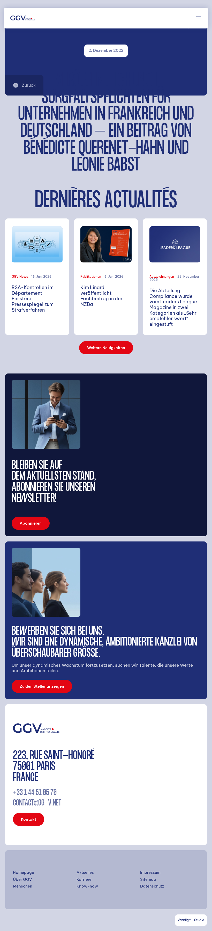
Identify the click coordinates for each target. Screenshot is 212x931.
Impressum (150, 872)
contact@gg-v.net (37, 803)
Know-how (87, 886)
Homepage (23, 872)
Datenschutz (152, 886)
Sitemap (148, 879)
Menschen (22, 886)
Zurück (29, 85)
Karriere (84, 879)
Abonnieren (31, 523)
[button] (198, 18)
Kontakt (28, 819)
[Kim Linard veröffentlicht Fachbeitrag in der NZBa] (106, 276)
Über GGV (22, 879)
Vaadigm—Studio (191, 920)
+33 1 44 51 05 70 (35, 793)
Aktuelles (85, 872)
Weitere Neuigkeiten (106, 347)
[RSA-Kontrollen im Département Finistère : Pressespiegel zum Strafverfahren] (37, 276)
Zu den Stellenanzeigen (42, 686)
